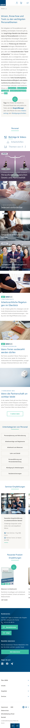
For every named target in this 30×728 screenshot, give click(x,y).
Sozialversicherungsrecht (18, 91)
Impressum (4, 707)
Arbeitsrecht (12, 88)
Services (3, 696)
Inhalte (3, 686)
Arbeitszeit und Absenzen (15, 447)
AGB (12, 707)
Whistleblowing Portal (7, 714)
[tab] (15, 137)
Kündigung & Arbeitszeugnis (15, 467)
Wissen (3, 8)
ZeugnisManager (18, 108)
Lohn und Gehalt (15, 453)
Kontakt (3, 717)
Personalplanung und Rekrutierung (15, 435)
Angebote (4, 691)
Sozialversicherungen (15, 473)
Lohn (5, 93)
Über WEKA (4, 680)
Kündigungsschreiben (19, 113)
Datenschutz (5, 710)
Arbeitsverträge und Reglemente (15, 441)
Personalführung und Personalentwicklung (15, 461)
